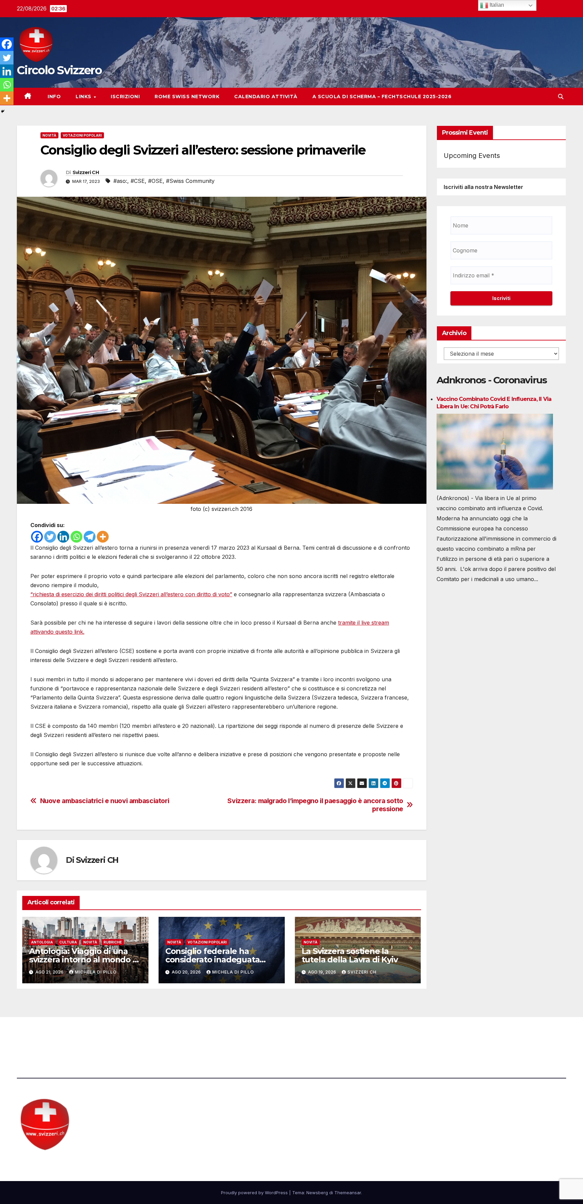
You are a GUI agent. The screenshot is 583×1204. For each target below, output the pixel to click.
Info (53, 96)
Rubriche (113, 942)
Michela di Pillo (96, 972)
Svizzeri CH (86, 172)
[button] (560, 96)
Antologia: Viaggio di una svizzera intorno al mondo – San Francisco (82, 959)
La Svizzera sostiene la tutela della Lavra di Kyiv (350, 955)
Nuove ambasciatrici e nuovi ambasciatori (104, 801)
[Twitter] (50, 537)
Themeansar (347, 1192)
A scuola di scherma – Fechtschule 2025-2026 (382, 96)
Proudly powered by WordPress (255, 1192)
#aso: (120, 180)
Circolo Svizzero (59, 70)
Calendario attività (266, 96)
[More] (103, 537)
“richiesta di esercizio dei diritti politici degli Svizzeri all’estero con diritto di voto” (131, 594)
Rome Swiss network (187, 96)
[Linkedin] (63, 537)
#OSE (155, 180)
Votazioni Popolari (82, 135)
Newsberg (317, 1192)
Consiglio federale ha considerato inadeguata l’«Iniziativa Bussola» (212, 959)
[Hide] (2, 111)
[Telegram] (89, 537)
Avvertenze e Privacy (324, 1035)
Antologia (42, 942)
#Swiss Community (190, 180)
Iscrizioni (125, 96)
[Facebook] (37, 537)
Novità (49, 135)
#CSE (138, 180)
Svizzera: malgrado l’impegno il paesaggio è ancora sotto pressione (315, 805)
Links (84, 96)
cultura (68, 942)
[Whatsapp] (76, 537)
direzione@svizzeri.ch (193, 1035)
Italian (496, 5)
